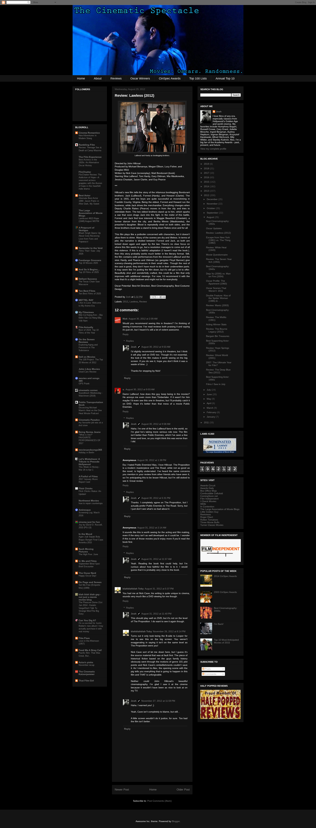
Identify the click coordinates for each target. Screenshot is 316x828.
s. (124, 389)
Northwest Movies (89, 500)
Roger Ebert (206, 517)
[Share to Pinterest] (164, 297)
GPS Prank (84, 383)
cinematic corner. (88, 390)
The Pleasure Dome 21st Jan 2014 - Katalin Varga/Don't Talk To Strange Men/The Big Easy (90, 608)
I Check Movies (208, 501)
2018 (207, 168)
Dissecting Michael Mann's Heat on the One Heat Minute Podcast (90, 410)
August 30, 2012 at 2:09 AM (143, 318)
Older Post (183, 789)
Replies (130, 341)
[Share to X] (157, 297)
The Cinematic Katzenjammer (87, 672)
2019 (207, 164)
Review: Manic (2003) (217, 305)
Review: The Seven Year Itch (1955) (219, 260)
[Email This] (151, 297)
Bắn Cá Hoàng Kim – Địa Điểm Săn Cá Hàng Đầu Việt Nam (91, 318)
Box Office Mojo (208, 490)
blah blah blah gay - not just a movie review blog (90, 597)
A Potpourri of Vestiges (86, 229)
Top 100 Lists (198, 78)
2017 (207, 173)
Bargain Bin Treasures (217, 336)
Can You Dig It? (87, 620)
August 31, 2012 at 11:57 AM (156, 559)
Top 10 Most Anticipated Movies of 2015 (226, 641)
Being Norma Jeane (90, 432)
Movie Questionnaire (217, 254)
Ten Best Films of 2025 (90, 293)
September (213, 212)
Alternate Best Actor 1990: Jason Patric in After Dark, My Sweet (89, 201)
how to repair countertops (91, 503)
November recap (86, 665)
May (209, 398)
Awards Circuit (207, 485)
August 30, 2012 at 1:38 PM (151, 460)
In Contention (207, 506)
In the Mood (85, 534)
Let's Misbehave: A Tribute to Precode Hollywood (89, 462)
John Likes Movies (89, 369)
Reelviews (205, 514)
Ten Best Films (87, 291)
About (98, 78)
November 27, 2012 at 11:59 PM (158, 701)
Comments (210, 674)
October (211, 208)
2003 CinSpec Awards (225, 592)
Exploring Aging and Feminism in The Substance (88, 348)
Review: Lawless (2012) (218, 232)
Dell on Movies (87, 357)
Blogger (176, 821)
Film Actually (86, 327)
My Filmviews (86, 312)
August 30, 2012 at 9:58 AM (155, 424)
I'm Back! (219, 624)
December (212, 199)
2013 (207, 191)
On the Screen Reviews (87, 340)
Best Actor (84, 195)
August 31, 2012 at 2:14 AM (151, 527)
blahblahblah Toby (133, 588)
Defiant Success (88, 279)
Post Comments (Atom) (159, 801)
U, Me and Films (88, 561)
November (212, 203)
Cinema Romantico (89, 132)
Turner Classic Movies (211, 525)
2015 (207, 181)
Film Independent (209, 498)
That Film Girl (86, 680)
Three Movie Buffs (209, 522)
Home (81, 78)
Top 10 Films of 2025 (89, 272)
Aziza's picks (86, 662)
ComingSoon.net (209, 496)
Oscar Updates (214, 228)
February (212, 412)
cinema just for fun (89, 522)
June (209, 394)
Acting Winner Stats (216, 324)
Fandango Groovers (90, 260)
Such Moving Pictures (86, 550)
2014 (207, 186)
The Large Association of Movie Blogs (91, 213)
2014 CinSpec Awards (225, 576)
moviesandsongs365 (90, 449)
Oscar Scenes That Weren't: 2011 (216, 289)
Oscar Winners (140, 78)
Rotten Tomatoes (209, 519)
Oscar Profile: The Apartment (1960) (216, 282)
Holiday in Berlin (86, 452)
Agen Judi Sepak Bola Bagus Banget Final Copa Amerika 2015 (91, 539)
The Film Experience (90, 157)
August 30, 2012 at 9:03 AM (140, 389)
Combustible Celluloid (211, 493)
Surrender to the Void (91, 248)
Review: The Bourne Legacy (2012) (216, 330)
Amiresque (85, 510)
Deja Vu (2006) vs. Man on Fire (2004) (218, 275)
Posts (207, 669)
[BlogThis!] (154, 297)
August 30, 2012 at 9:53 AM (155, 346)
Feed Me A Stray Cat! (90, 650)
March (210, 408)
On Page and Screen (90, 582)
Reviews (116, 78)
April (209, 403)
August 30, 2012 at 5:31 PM (155, 498)
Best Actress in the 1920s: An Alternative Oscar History (89, 162)
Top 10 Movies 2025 (88, 263)
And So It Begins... (89, 269)
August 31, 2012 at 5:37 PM (159, 588)
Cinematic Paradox (89, 420)
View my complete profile (213, 148)
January (211, 416)
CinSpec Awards (170, 78)
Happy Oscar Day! (87, 575)
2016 (207, 177)
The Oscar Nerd (87, 573)
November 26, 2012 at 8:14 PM (169, 631)
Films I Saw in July (215, 384)
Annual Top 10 (225, 78)
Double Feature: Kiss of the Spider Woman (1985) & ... (218, 298)
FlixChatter (85, 172)
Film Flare (84, 638)
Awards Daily (207, 488)
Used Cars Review (87, 371)
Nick (125, 318)
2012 (125, 301)
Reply (126, 334)
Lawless (134, 301)
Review (143, 301)
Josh (133, 346)
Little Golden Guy (209, 511)
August (211, 217)
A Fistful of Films (88, 476)
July (209, 389)
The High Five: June (88, 554)
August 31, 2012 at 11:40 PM (156, 613)
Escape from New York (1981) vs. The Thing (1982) (218, 240)
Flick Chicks (85, 488)
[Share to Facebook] (161, 297)
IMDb (203, 504)
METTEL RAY (86, 300)
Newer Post (122, 789)
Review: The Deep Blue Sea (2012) (218, 371)
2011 (207, 422)
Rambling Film (87, 144)
